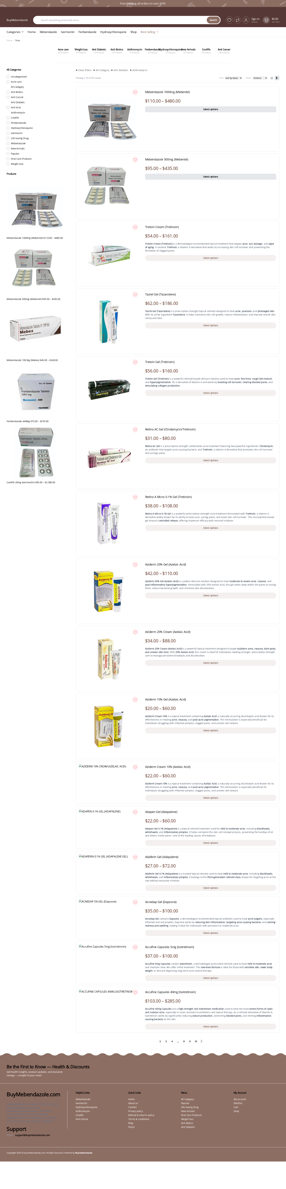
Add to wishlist (135, 92)
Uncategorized (19, 77)
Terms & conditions (138, 1119)
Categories (13, 32)
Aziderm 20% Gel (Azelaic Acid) (165, 564)
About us (133, 1103)
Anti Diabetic (121, 70)
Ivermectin (67, 32)
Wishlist (238, 1103)
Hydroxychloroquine (113, 32)
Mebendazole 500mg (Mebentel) (166, 159)
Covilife (15, 118)
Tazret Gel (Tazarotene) (160, 294)
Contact (132, 1107)
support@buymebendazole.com (32, 1135)
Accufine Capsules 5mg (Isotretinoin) (169, 947)
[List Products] (277, 78)
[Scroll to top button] (278, 1181)
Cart (236, 1107)
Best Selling (148, 32)
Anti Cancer (17, 97)
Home (32, 32)
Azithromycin (139, 70)
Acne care (16, 82)
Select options (210, 109)
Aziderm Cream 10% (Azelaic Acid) (167, 767)
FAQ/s (131, 1127)
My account (240, 1099)
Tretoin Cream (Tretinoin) (162, 227)
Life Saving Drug (19, 138)
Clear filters (85, 70)
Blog (130, 1123)
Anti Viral (16, 107)
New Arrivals (18, 148)
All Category (102, 70)
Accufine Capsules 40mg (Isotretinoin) (170, 992)
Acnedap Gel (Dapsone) (160, 902)
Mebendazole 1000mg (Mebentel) (167, 92)
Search (213, 20)
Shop (133, 32)
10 (196, 1041)
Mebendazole (48, 32)
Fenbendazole (87, 32)
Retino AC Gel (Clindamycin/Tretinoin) (170, 429)
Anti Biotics (17, 92)
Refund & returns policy (141, 1115)
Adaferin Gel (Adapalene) (161, 857)
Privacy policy (135, 1111)
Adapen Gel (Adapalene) (161, 812)
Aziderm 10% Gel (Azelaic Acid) (165, 699)
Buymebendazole (83, 1152)
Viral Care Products (21, 159)
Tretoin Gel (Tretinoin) (159, 362)
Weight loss (17, 164)
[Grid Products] (271, 78)
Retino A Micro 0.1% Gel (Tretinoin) (168, 497)
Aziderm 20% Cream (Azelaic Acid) (167, 632)
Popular (15, 154)
